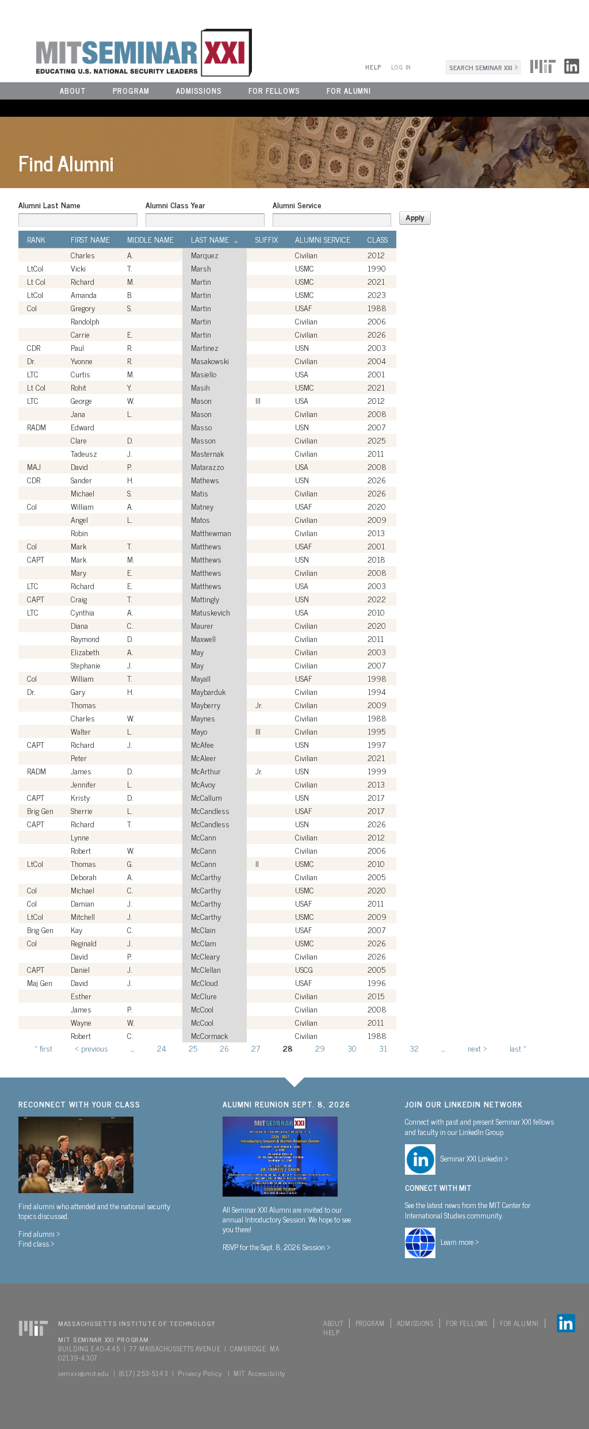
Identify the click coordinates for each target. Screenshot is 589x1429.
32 (414, 1047)
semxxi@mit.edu (83, 1373)
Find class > (36, 1243)
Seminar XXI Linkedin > (474, 1158)
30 (352, 1047)
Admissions (199, 91)
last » (518, 1047)
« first (43, 1047)
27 (255, 1047)
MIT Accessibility (259, 1373)
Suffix (266, 239)
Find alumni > (39, 1233)
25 (193, 1047)
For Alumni (349, 91)
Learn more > (460, 1241)
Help (373, 67)
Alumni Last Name (49, 205)
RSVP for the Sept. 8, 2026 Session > (277, 1246)
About (73, 91)
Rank (36, 239)
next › (477, 1047)
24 (161, 1047)
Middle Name (150, 239)
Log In (401, 67)
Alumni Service (297, 205)
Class (378, 239)
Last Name (210, 239)
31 (383, 1047)
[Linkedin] (571, 64)
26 (224, 1047)
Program (131, 91)
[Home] (126, 51)
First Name (90, 239)
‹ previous (91, 1047)
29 (320, 1047)
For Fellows (274, 91)
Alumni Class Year (175, 205)
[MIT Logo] (543, 64)
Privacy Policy (199, 1373)
